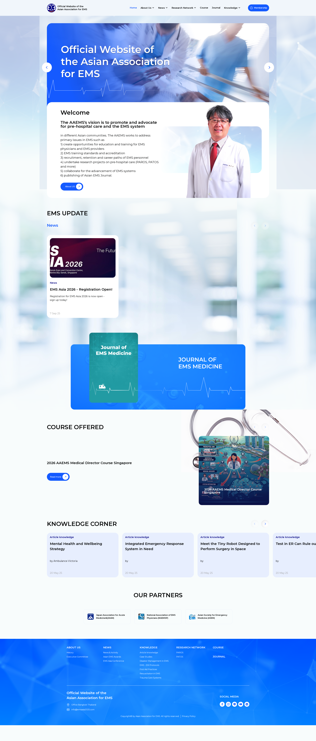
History (70, 652)
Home (133, 7)
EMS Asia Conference (113, 661)
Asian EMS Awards (112, 657)
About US (70, 186)
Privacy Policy (189, 716)
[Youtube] (240, 704)
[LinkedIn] (246, 704)
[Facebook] (222, 704)
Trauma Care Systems (150, 678)
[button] (47, 67)
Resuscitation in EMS (150, 673)
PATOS (179, 657)
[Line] (234, 704)
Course (204, 7)
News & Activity (110, 652)
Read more (55, 477)
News (52, 225)
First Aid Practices (148, 669)
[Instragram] (228, 704)
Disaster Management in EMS (154, 661)
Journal (216, 7)
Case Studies (146, 657)
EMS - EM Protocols (149, 665)
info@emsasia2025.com (82, 709)
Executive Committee (77, 657)
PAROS (179, 652)
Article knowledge (149, 652)
